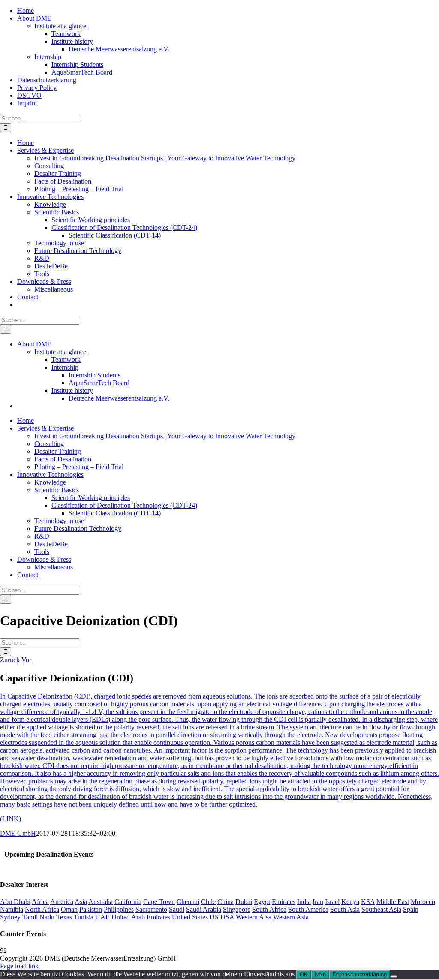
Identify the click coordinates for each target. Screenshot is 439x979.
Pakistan (90, 909)
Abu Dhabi (15, 901)
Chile (208, 901)
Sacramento (151, 909)
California (127, 901)
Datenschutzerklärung (360, 974)
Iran (318, 901)
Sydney (10, 917)
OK (304, 974)
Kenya (350, 901)
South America (308, 909)
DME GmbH (18, 833)
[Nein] (393, 976)
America (61, 901)
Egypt (262, 901)
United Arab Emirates (140, 917)
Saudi (176, 909)
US (214, 917)
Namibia (11, 909)
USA (227, 917)
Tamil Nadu (38, 917)
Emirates (283, 901)
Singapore (236, 909)
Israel (332, 901)
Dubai (243, 901)
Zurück (10, 659)
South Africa (269, 909)
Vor (26, 659)
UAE (102, 917)
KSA (368, 901)
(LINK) (10, 818)
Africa (40, 901)
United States (190, 917)
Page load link (19, 966)
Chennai (188, 901)
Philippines (119, 909)
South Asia (345, 909)
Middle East (392, 901)
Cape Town (159, 901)
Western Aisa (253, 917)
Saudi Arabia (203, 909)
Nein (320, 974)
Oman (69, 909)
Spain (410, 909)
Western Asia (291, 917)
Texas (64, 917)
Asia (81, 901)
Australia (100, 901)
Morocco (423, 901)
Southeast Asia (381, 909)
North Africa (42, 909)
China (225, 901)
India (304, 901)
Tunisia (83, 917)
